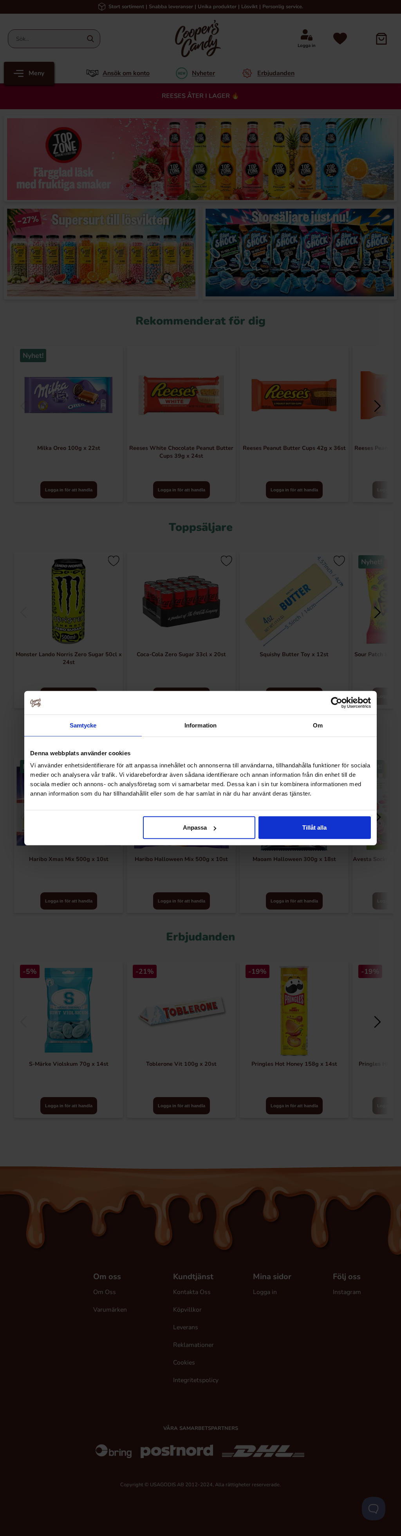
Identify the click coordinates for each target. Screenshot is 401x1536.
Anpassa (195, 827)
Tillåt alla (314, 827)
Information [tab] (200, 725)
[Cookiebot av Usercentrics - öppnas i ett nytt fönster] (336, 702)
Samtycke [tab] (83, 725)
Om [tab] (318, 725)
